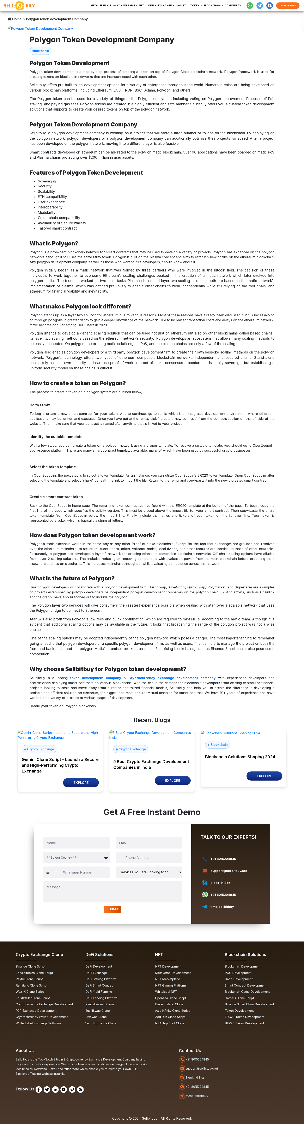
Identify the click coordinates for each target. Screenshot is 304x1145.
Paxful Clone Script (29, 979)
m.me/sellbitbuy (197, 1096)
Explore (81, 783)
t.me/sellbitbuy (222, 907)
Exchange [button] (165, 5)
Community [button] (233, 5)
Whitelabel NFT (166, 992)
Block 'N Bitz (220, 883)
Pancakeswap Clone (100, 1004)
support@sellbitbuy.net (229, 871)
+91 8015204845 (223, 859)
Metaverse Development (173, 973)
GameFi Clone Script (239, 998)
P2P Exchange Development (36, 1011)
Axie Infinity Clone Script (172, 1011)
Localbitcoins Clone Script (34, 973)
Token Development (239, 1011)
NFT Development (168, 966)
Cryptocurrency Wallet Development (42, 1017)
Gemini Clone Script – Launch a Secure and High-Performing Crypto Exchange (60, 765)
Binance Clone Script (30, 966)
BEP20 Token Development (244, 1023)
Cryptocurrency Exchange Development (44, 1004)
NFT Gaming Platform (170, 985)
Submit (113, 909)
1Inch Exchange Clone (100, 1023)
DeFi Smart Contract (99, 985)
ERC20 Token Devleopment (244, 1017)
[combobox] (76, 857)
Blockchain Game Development (247, 992)
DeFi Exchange (96, 973)
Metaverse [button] (98, 5)
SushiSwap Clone (97, 1011)
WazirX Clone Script (30, 992)
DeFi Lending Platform (101, 998)
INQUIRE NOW (288, 5)
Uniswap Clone (96, 1017)
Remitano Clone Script (31, 985)
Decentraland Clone (169, 1004)
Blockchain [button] (212, 5)
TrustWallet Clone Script (33, 998)
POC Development (238, 973)
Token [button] (195, 5)
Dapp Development (239, 979)
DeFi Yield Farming (98, 992)
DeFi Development (98, 966)
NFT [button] (142, 5)
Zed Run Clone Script (170, 1017)
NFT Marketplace (167, 979)
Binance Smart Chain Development (249, 1004)
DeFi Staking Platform (100, 979)
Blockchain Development (242, 966)
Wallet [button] (181, 5)
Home (16, 19)
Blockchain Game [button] (122, 5)
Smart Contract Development (245, 985)
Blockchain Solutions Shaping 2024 (240, 756)
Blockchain (40, 51)
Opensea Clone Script (170, 998)
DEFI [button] (151, 5)
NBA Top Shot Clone (169, 1023)
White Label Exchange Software (38, 1023)
